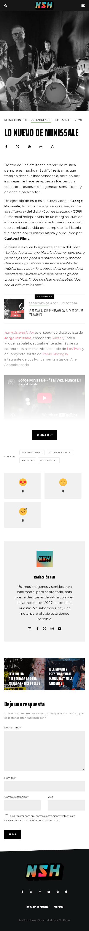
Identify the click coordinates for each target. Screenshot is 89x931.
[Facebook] (23, 891)
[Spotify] (57, 891)
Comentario (12, 727)
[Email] (41, 146)
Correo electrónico (16, 796)
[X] (31, 891)
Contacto (59, 907)
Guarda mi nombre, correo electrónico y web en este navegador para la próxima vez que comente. (39, 818)
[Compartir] (6, 146)
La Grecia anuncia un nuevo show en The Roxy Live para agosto (56, 313)
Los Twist (74, 349)
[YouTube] (48, 891)
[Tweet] (17, 146)
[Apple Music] (66, 891)
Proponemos (41, 120)
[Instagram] (40, 891)
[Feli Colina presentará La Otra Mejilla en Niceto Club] (24, 674)
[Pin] (29, 146)
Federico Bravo (32, 452)
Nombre (10, 777)
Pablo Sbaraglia (55, 354)
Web (50, 796)
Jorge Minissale (17, 338)
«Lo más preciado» (19, 332)
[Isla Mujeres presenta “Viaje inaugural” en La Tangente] (64, 674)
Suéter (57, 338)
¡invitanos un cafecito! (37, 907)
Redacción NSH (15, 120)
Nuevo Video (49, 460)
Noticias (28, 460)
